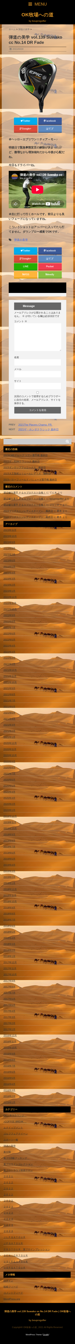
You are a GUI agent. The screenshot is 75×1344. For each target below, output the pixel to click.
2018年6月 (9, 925)
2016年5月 (9, 1078)
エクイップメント (13, 1127)
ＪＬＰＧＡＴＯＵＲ (14, 1237)
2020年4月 (9, 791)
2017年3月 (9, 1017)
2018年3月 (9, 944)
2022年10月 (10, 609)
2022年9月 (9, 615)
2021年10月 (10, 682)
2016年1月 (9, 1102)
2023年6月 (9, 560)
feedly (51, 274)
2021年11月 (9, 676)
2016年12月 (10, 1035)
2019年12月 (10, 816)
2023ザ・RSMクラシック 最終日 (21, 461)
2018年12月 (10, 889)
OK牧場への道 (37, 14)
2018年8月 (9, 913)
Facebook (51, 121)
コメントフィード (13, 1292)
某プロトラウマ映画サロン (18, 1170)
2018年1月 (9, 956)
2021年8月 (9, 694)
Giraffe (46, 1335)
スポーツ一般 (10, 1139)
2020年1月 (9, 810)
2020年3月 (9, 798)
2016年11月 (9, 1041)
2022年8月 (9, 621)
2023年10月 (10, 536)
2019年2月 (9, 877)
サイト (17, 381)
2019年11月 (9, 822)
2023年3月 (9, 578)
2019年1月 (9, 883)
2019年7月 (9, 846)
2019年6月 (9, 852)
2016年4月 (9, 1084)
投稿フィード (10, 1286)
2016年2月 (9, 1096)
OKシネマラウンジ (15, 1115)
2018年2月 (9, 950)
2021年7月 (9, 700)
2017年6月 (9, 998)
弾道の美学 (21, 239)
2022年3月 (9, 651)
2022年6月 (9, 633)
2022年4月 (9, 645)
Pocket (50, 266)
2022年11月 (9, 603)
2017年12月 (10, 962)
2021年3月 (9, 724)
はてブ (50, 128)
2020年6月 (9, 779)
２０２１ (8, 1176)
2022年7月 (9, 627)
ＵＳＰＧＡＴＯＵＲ (14, 1267)
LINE (25, 266)
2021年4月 (9, 718)
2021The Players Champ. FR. (35, 424)
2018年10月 (10, 901)
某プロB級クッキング (16, 1158)
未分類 (7, 1152)
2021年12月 (10, 670)
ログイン (8, 1280)
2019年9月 (9, 834)
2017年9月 (9, 980)
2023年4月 (9, 572)
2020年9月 (9, 761)
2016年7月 (9, 1065)
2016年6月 (9, 1072)
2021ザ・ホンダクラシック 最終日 (38, 429)
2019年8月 (9, 840)
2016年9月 (9, 1053)
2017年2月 (9, 1023)
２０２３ (8, 1206)
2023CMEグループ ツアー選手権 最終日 (25, 455)
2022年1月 (9, 664)
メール (17, 369)
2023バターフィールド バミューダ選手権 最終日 (30, 479)
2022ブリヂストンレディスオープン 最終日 (28, 511)
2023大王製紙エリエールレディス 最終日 (27, 473)
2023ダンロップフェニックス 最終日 (24, 467)
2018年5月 (9, 932)
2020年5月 (9, 785)
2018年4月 (9, 938)
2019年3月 (9, 871)
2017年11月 (9, 968)
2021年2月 (9, 731)
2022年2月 (9, 658)
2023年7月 (9, 554)
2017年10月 (10, 974)
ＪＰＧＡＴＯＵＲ (13, 1243)
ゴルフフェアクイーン (15, 1133)
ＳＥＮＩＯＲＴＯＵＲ (15, 1255)
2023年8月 (9, 548)
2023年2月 (9, 584)
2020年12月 (10, 743)
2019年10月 (10, 828)
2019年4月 (9, 865)
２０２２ (8, 1182)
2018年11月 (9, 895)
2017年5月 (9, 1005)
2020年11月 (9, 749)
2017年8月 (9, 986)
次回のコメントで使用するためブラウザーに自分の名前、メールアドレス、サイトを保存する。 (37, 400)
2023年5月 (9, 566)
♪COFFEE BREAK (15, 1121)
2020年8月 (9, 767)
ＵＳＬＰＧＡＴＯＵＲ (15, 1261)
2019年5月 (9, 858)
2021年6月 (9, 706)
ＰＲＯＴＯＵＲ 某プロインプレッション (26, 1249)
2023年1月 (9, 591)
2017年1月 (9, 1029)
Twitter (27, 121)
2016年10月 (10, 1047)
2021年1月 (9, 737)
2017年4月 (9, 1011)
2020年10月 (10, 755)
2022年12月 (10, 597)
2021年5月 (9, 712)
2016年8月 (9, 1059)
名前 (16, 357)
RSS (26, 274)
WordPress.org (11, 1299)
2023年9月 (9, 542)
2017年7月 (9, 992)
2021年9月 (9, 688)
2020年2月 (9, 804)
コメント (20, 321)
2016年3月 (9, 1090)
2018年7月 (9, 919)
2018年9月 (9, 907)
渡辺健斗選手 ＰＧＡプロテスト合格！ (24, 492)
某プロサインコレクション (18, 1164)
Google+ (27, 128)
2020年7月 (9, 773)
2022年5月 (9, 639)
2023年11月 (9, 530)
